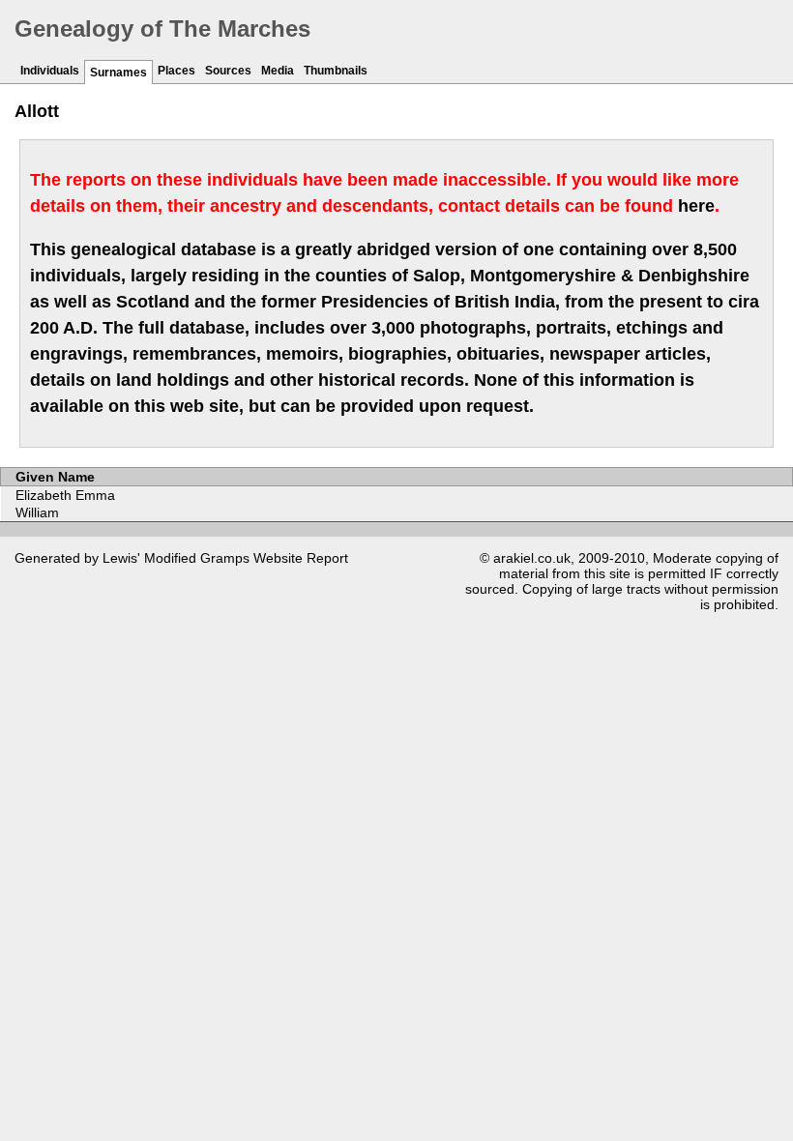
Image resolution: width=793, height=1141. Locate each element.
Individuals (49, 70)
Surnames (118, 72)
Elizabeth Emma (65, 495)
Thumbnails (335, 70)
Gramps (225, 558)
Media (277, 70)
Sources (228, 70)
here (696, 206)
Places (176, 70)
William (37, 512)
